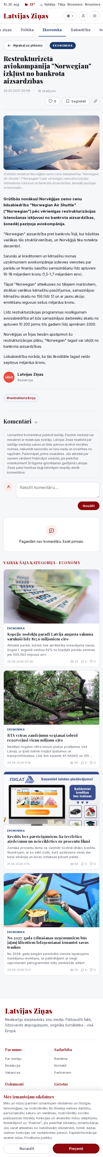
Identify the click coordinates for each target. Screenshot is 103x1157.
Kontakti (60, 1065)
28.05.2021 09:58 (17, 91)
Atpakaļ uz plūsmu (27, 45)
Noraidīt (27, 1148)
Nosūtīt (88, 506)
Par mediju (13, 1059)
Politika (27, 30)
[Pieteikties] (83, 16)
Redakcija (12, 1065)
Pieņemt (76, 1148)
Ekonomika (52, 30)
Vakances (12, 1072)
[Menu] (95, 16)
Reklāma (61, 1059)
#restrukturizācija (21, 398)
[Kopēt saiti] (96, 101)
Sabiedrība (80, 30)
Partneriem (62, 1072)
